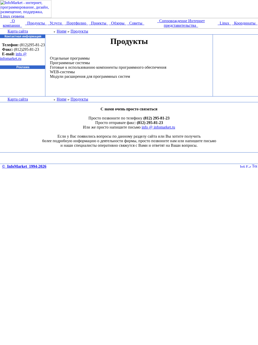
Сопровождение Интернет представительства (181, 23)
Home (62, 31)
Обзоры (117, 23)
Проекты (98, 23)
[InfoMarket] (242, 166)
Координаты (244, 23)
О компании (12, 23)
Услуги (56, 23)
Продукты (36, 23)
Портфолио (76, 23)
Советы (135, 23)
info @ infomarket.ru (13, 56)
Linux (224, 23)
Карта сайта (18, 31)
